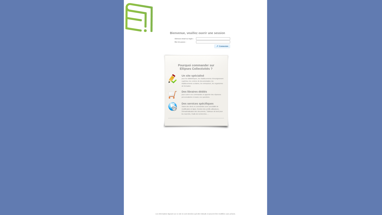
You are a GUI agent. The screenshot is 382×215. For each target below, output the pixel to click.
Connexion (223, 46)
